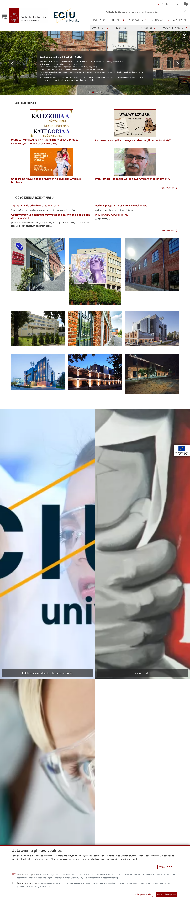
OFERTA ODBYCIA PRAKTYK (111, 217)
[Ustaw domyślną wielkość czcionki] (159, 5)
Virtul (128, 12)
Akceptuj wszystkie (166, 894)
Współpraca (173, 27)
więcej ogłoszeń (168, 232)
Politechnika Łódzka (115, 12)
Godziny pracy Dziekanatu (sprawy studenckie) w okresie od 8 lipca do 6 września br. (50, 218)
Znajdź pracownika (149, 12)
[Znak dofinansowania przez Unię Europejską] (182, 450)
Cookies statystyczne (27, 883)
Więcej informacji (167, 866)
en (178, 4)
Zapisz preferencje (142, 894)
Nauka (121, 27)
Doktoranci (158, 20)
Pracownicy (135, 20)
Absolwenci (180, 20)
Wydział (98, 27)
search (185, 11)
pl (175, 4)
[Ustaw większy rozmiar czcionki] (162, 4)
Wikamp (136, 12)
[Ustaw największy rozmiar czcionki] (166, 4)
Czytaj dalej (45, 92)
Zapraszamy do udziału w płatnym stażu (35, 207)
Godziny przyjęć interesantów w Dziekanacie (121, 207)
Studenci (115, 20)
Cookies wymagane (26, 874)
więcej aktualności (167, 189)
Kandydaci (99, 20)
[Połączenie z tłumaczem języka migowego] (186, 4)
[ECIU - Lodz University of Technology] (65, 15)
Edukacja (144, 27)
